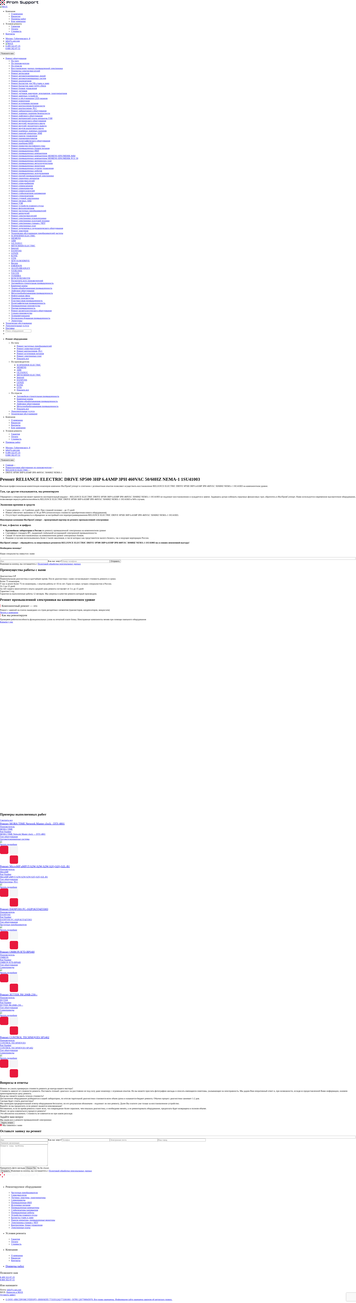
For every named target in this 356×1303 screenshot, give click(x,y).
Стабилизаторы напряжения (24, 1210)
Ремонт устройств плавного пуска (27, 206)
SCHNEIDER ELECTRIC (23, 236)
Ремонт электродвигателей (24, 216)
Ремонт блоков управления (24, 88)
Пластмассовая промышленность (27, 300)
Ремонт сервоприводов (22, 188)
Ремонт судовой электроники (25, 198)
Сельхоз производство (21, 313)
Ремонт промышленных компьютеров (29, 153)
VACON (15, 273)
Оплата (14, 29)
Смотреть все (6, 820)
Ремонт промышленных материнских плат (31, 161)
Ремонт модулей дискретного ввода (28, 123)
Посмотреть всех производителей (27, 281)
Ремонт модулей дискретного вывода (29, 126)
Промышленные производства (25, 305)
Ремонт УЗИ (17, 203)
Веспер (14, 263)
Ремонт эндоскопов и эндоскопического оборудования (37, 228)
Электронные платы (20, 1227)
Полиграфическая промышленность (28, 303)
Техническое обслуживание (19, 323)
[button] (178, 803)
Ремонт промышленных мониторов (28, 166)
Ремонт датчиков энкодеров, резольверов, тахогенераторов (39, 93)
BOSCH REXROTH (20, 278)
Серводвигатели (19, 1195)
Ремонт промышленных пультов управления (32, 168)
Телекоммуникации (20, 315)
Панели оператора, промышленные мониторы (33, 1220)
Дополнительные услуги (17, 325)
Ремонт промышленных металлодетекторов (32, 163)
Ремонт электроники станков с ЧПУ (28, 223)
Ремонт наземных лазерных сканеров (29, 131)
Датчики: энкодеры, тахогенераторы (28, 1197)
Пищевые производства (22, 298)
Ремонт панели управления (24, 136)
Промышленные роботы (22, 1212)
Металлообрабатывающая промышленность (32, 293)
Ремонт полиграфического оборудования (30, 141)
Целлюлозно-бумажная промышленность (30, 318)
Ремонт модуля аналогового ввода (27, 128)
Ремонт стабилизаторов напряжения (28, 193)
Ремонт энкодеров (19, 231)
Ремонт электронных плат (23, 226)
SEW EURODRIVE (20, 261)
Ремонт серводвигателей (23, 181)
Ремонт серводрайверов (22, 183)
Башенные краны (19, 285)
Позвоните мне (7, 53)
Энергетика (16, 320)
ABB (13, 241)
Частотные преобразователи (24, 1192)
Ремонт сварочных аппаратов (25, 178)
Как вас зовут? (55, 561)
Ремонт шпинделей (20, 213)
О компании (17, 14)
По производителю (20, 63)
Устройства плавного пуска (24, 1215)
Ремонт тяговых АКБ (21, 201)
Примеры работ (18, 19)
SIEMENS (16, 238)
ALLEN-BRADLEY (20, 268)
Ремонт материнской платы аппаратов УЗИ (31, 118)
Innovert (14, 248)
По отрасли (16, 66)
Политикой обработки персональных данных (59, 564)
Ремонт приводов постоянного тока (28, 146)
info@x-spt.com (13, 41)
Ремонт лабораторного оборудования (28, 111)
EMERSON (16, 266)
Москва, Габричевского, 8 (18, 38)
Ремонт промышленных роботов (26, 171)
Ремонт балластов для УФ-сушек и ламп (30, 83)
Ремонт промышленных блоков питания (30, 148)
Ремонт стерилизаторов (22, 196)
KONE (14, 256)
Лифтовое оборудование (22, 290)
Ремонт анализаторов (21, 81)
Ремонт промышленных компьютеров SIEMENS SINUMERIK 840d (43, 156)
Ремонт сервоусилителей (23, 191)
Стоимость (16, 31)
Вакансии (15, 16)
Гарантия (15, 26)
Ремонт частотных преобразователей (28, 211)
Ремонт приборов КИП (22, 143)
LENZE (14, 253)
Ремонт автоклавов (20, 73)
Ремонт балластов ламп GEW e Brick (28, 86)
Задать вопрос (7, 1123)
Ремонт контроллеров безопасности (28, 106)
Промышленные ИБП (21, 1202)
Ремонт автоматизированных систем (28, 78)
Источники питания (20, 1205)
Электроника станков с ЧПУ (24, 1222)
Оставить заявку (8, 1295)
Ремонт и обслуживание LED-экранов (29, 98)
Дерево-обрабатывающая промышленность (31, 288)
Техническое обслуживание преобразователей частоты (37, 233)
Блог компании (18, 21)
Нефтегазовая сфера (20, 295)
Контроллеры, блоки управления (26, 1225)
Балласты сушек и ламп (22, 1217)
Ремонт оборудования (16, 58)
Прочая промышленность (23, 308)
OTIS (13, 258)
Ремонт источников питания (24, 103)
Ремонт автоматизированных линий (28, 76)
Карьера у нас (6, 622)
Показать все (23, 358)
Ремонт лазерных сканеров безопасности (30, 113)
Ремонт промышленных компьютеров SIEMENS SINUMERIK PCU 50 (44, 158)
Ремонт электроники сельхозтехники (28, 218)
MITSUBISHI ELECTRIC (23, 246)
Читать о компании (9, 612)
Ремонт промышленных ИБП (25, 151)
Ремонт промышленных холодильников (30, 173)
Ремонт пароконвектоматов (24, 138)
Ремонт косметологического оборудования (31, 310)
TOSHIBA (16, 276)
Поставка (10, 328)
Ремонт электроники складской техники (30, 221)
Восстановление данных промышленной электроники (37, 68)
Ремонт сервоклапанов (22, 186)
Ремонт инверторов (20, 101)
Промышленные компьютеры (25, 1207)
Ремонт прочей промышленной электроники (32, 176)
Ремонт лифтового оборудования (27, 116)
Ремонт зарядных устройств (24, 96)
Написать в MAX (14, 1292)
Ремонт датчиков (19, 91)
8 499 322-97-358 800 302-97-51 (13, 47)
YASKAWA (16, 271)
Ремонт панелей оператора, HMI (26, 133)
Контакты (10, 34)
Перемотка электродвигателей (25, 71)
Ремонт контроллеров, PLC (24, 108)
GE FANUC (16, 243)
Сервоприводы (18, 1200)
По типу (15, 61)
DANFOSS (16, 251)
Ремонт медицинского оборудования (28, 121)
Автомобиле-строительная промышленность (32, 283)
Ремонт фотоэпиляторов (22, 208)
